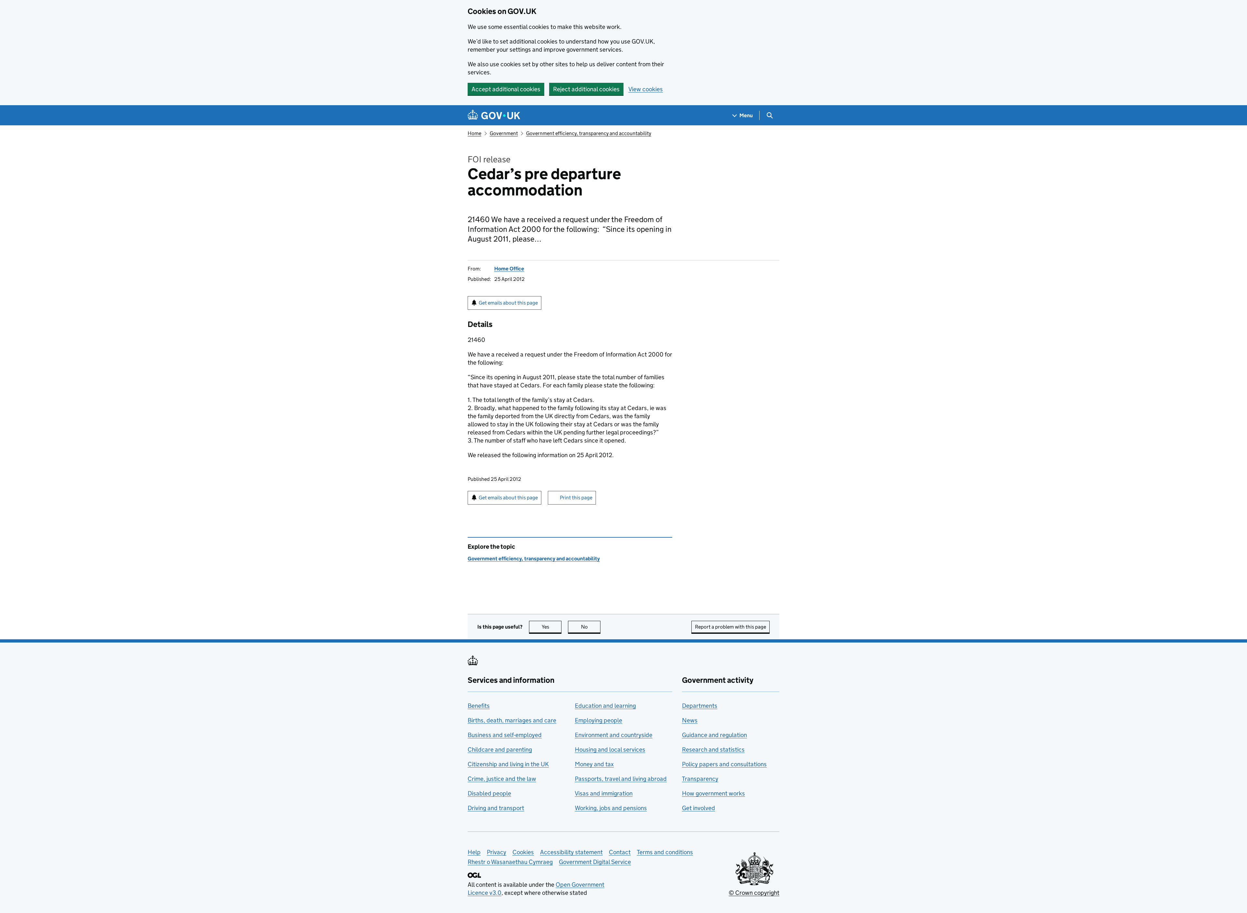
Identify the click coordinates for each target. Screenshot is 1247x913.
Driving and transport (496, 808)
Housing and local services (610, 749)
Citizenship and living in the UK (508, 764)
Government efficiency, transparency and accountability (588, 133)
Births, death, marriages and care (512, 720)
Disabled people (489, 793)
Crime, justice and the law (502, 778)
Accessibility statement (571, 852)
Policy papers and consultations (724, 764)
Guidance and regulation (714, 735)
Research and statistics (713, 749)
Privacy (496, 852)
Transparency (700, 778)
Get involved (698, 808)
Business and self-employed (505, 735)
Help (474, 852)
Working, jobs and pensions (611, 808)
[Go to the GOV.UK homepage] (494, 115)
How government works (713, 793)
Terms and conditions (665, 852)
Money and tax (594, 764)
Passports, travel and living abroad (621, 778)
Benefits (479, 705)
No (590, 627)
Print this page (576, 497)
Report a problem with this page (730, 627)
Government (504, 133)
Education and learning (605, 705)
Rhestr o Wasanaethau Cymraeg (510, 862)
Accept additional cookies (506, 89)
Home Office (509, 269)
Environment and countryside (613, 735)
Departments (699, 705)
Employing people (598, 720)
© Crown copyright (754, 892)
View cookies (645, 89)
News (690, 720)
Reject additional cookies (586, 89)
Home (474, 133)
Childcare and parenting (500, 749)
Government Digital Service (595, 862)
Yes (551, 627)
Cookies (523, 852)
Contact (620, 852)
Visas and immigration (604, 793)
